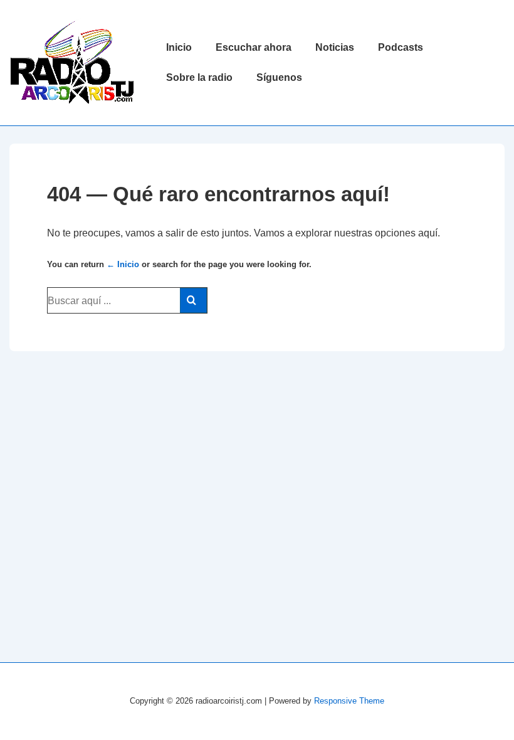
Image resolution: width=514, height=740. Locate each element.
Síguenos (279, 77)
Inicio (179, 47)
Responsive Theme (349, 701)
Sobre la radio (199, 77)
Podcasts (400, 47)
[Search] (193, 300)
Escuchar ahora (253, 47)
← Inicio (123, 264)
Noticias (334, 47)
